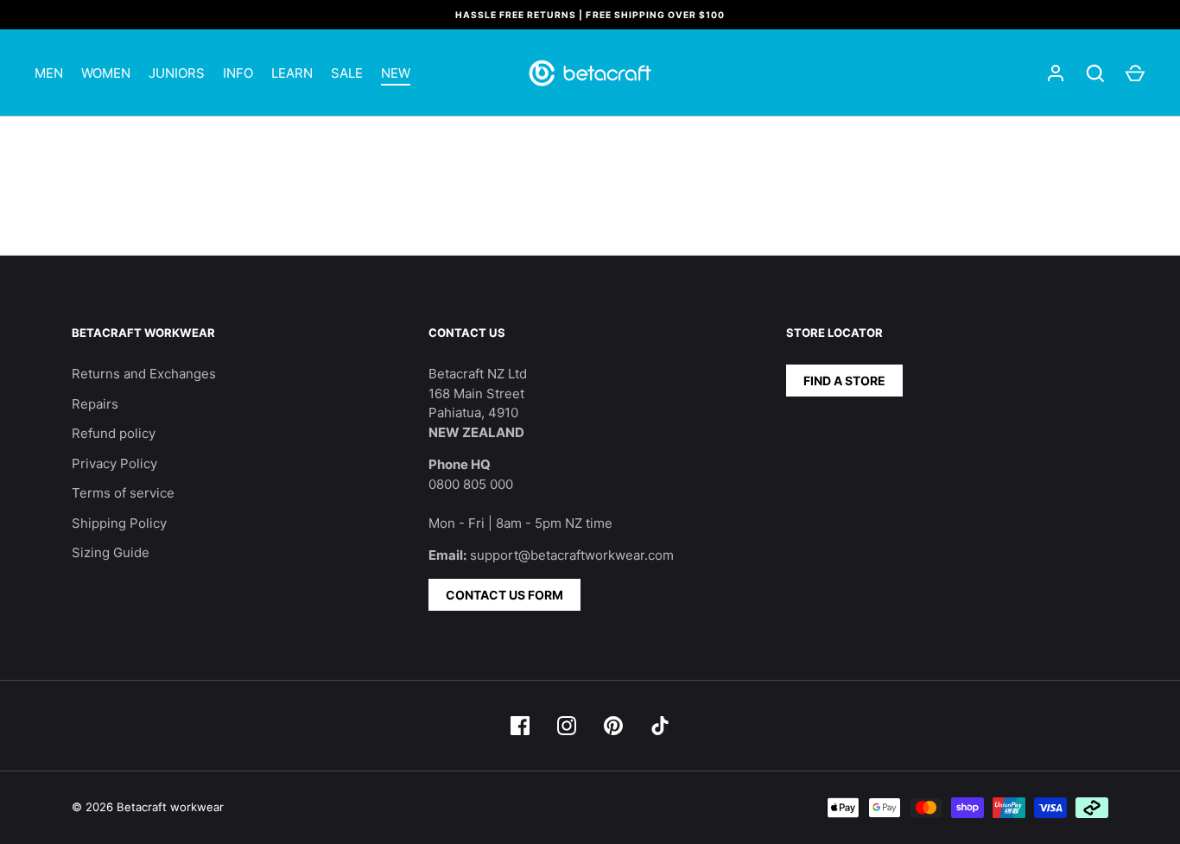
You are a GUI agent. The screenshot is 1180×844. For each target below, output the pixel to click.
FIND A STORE (844, 380)
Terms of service (123, 493)
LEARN (292, 73)
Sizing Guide (110, 552)
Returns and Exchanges (144, 373)
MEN (49, 73)
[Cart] (1135, 73)
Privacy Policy (114, 463)
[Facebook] (520, 726)
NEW (395, 73)
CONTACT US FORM (504, 594)
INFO (238, 73)
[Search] (1095, 73)
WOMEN (105, 73)
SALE (347, 73)
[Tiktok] (660, 726)
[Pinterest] (613, 726)
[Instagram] (567, 726)
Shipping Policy (119, 523)
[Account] (1056, 73)
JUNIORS (177, 73)
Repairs (95, 404)
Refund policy (113, 433)
